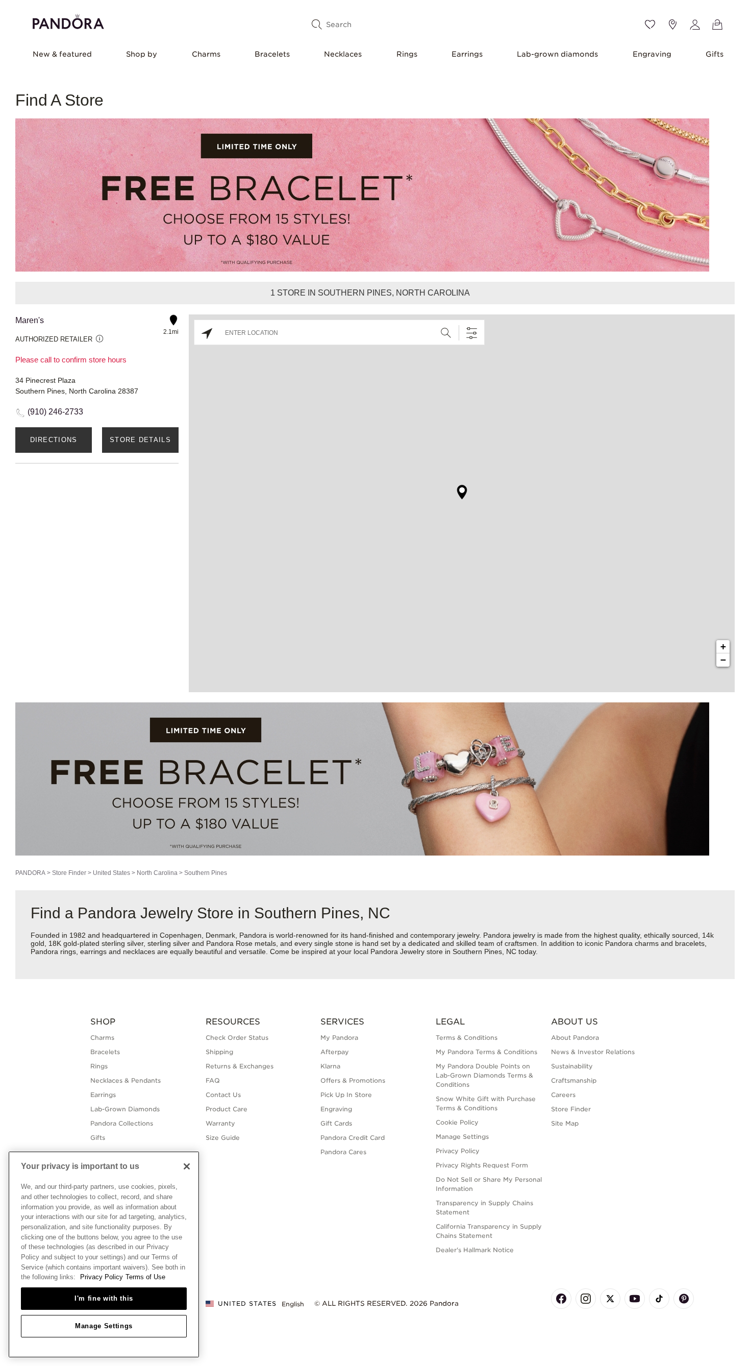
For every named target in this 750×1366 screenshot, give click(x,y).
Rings (406, 54)
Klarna (330, 1066)
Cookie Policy (457, 1122)
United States (111, 872)
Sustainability (572, 1066)
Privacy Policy (458, 1151)
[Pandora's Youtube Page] (634, 1298)
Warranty (220, 1123)
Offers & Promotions (352, 1080)
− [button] (723, 659)
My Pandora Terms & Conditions (486, 1052)
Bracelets (272, 54)
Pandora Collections (121, 1123)
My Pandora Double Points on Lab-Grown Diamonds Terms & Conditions (484, 1075)
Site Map (565, 1123)
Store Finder (69, 872)
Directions (54, 440)
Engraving (652, 54)
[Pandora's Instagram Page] (586, 1298)
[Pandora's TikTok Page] (659, 1298)
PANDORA (30, 872)
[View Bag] (717, 24)
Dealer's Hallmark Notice (475, 1250)
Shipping (219, 1052)
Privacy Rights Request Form (482, 1165)
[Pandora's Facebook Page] (561, 1298)
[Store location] (672, 24)
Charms (206, 54)
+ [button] (723, 646)
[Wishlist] (650, 24)
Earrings (467, 54)
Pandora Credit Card (352, 1137)
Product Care (226, 1109)
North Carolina (157, 872)
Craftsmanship (573, 1080)
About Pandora (575, 1037)
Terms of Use (145, 1277)
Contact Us (223, 1095)
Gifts (714, 54)
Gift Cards (336, 1123)
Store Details (140, 440)
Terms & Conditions (466, 1037)
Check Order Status (237, 1037)
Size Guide (223, 1137)
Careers (563, 1095)
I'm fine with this (103, 1298)
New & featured (62, 54)
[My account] (695, 24)
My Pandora (339, 1037)
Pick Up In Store (346, 1095)
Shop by (141, 54)
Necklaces (343, 54)
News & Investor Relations (593, 1052)
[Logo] (68, 20)
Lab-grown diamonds (557, 54)
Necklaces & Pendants (125, 1080)
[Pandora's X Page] (610, 1298)
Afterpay (334, 1052)
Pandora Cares (343, 1152)
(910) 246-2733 (55, 411)
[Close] (187, 1166)
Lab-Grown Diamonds (125, 1109)
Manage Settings (104, 1326)
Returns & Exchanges (239, 1066)
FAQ (213, 1080)
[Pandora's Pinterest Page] (683, 1298)
